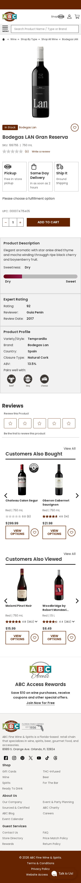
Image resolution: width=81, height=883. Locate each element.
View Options (17, 532)
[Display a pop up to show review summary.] (36, 621)
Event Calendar (12, 819)
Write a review (41, 151)
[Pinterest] (22, 756)
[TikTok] (47, 756)
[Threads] (55, 756)
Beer (46, 777)
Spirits (6, 783)
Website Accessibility (40, 875)
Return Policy (52, 844)
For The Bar (50, 783)
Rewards (8, 844)
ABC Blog (8, 813)
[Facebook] (5, 756)
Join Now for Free (40, 703)
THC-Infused (51, 771)
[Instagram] (14, 756)
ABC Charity (51, 808)
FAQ (45, 832)
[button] (5, 495)
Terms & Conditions (40, 863)
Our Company (12, 802)
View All (69, 448)
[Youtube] (38, 756)
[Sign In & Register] (69, 16)
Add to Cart (48, 222)
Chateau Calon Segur (22, 500)
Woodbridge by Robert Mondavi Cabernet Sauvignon (58, 608)
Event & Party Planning (58, 802)
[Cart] (77, 17)
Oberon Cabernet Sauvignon (55, 503)
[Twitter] (30, 756)
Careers (48, 813)
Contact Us (10, 832)
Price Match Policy (55, 838)
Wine (5, 777)
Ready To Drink (12, 788)
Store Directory (12, 838)
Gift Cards (9, 771)
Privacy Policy (40, 869)
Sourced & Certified (15, 808)
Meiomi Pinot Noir (19, 606)
